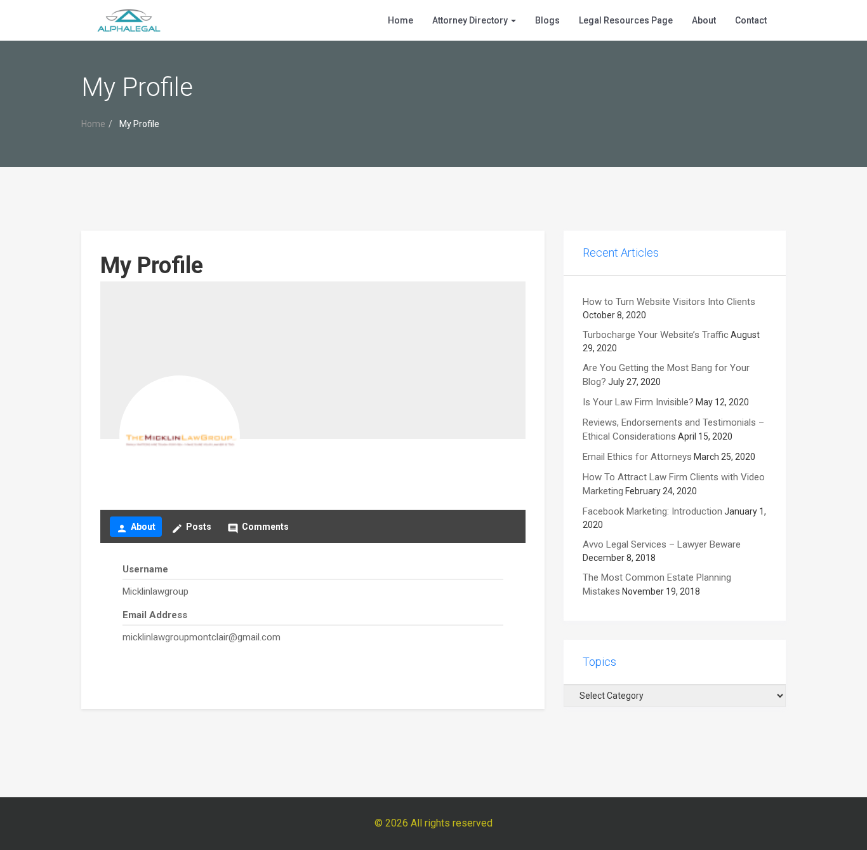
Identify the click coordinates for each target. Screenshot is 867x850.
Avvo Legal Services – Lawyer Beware (662, 544)
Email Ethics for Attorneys (637, 456)
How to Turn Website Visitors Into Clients (669, 301)
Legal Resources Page (626, 20)
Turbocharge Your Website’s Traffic (656, 335)
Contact (751, 20)
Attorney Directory (471, 20)
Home (400, 20)
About (704, 20)
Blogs (547, 20)
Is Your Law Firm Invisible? (638, 402)
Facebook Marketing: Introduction (652, 511)
